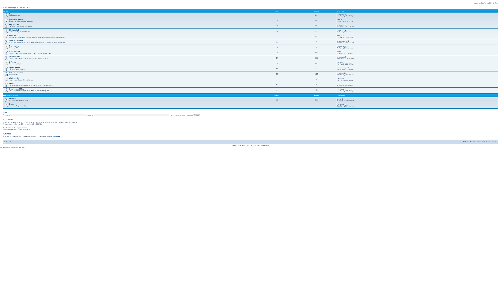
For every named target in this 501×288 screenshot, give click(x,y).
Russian (12, 99)
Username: (6, 115)
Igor (340, 99)
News (11, 14)
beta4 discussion (16, 73)
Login (5, 112)
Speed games (14, 67)
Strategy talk (14, 30)
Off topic (12, 62)
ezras (341, 78)
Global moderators (24, 129)
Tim (340, 52)
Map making (14, 46)
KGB (340, 19)
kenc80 (341, 73)
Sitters (11, 84)
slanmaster (342, 46)
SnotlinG (341, 89)
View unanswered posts (10, 7)
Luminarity (342, 84)
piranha (341, 25)
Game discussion (16, 19)
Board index (10, 142)
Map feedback (14, 51)
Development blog (16, 89)
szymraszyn (343, 41)
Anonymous (343, 14)
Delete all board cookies (477, 142)
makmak (342, 104)
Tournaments (14, 57)
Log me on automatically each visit (182, 115)
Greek (11, 104)
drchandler (56, 136)
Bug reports (14, 25)
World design (14, 78)
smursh (341, 30)
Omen (341, 62)
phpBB (242, 145)
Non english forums (10, 96)
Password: (90, 115)
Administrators (12, 129)
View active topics (24, 7)
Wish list (12, 35)
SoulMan (342, 57)
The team (465, 142)
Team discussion (16, 41)
